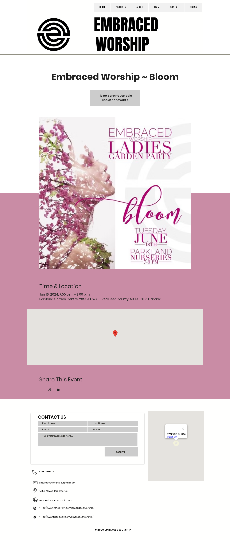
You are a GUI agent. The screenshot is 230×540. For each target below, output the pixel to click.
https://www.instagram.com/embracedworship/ (66, 507)
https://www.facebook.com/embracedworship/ (66, 516)
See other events (115, 100)
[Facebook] (35, 513)
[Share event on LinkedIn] (58, 389)
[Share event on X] (50, 389)
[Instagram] (35, 527)
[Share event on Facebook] (41, 389)
